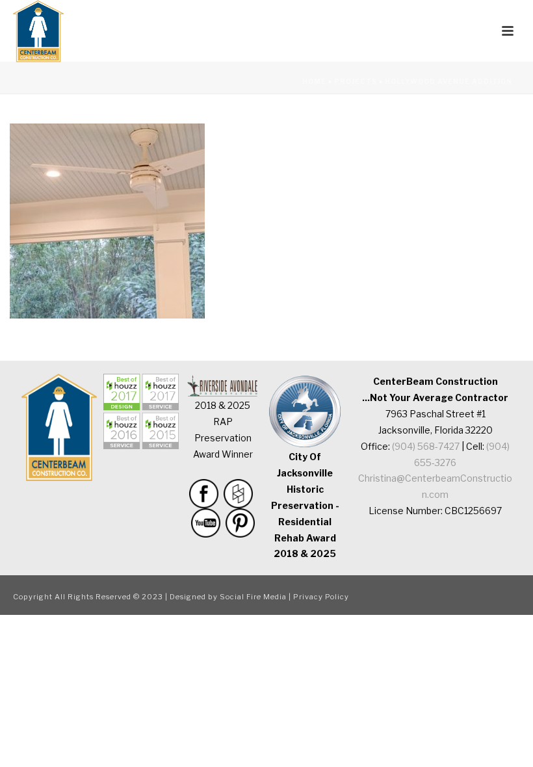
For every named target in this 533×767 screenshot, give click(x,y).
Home (314, 81)
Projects (355, 81)
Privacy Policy (321, 596)
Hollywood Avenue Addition (448, 81)
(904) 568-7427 (426, 446)
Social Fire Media (253, 596)
